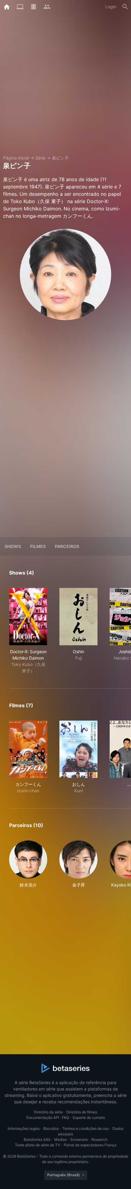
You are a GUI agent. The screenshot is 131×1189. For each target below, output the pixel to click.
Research (99, 1139)
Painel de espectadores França (90, 1145)
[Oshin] (78, 616)
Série (40, 157)
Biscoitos (51, 1128)
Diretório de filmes (81, 1112)
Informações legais (24, 1128)
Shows (13, 546)
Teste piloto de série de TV (37, 1145)
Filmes (38, 546)
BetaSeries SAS (37, 1139)
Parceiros (67, 546)
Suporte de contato (89, 1117)
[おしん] (78, 749)
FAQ (65, 1117)
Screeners (79, 1139)
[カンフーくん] (28, 749)
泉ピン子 (60, 157)
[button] (28, 864)
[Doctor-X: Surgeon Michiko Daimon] (28, 616)
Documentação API (42, 1117)
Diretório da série (48, 1112)
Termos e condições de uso (85, 1128)
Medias (60, 1139)
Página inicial (16, 157)
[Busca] (125, 6)
